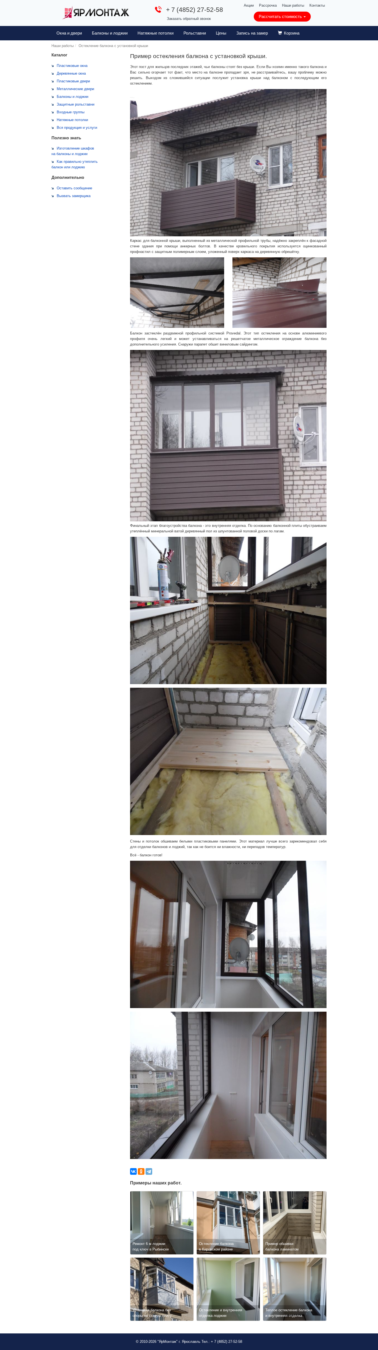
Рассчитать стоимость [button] (281, 16)
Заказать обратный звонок (189, 19)
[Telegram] (149, 1171)
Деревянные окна (71, 73)
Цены (221, 33)
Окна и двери (69, 33)
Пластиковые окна (72, 66)
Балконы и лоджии (110, 33)
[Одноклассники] (141, 1171)
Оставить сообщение (74, 188)
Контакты (317, 5)
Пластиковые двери (73, 81)
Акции (249, 5)
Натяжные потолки (156, 33)
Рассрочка (268, 5)
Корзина (291, 33)
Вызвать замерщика (73, 196)
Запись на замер (252, 33)
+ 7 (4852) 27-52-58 (194, 9)
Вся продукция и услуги (77, 127)
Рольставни (194, 33)
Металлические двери (75, 89)
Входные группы (70, 112)
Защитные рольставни (75, 104)
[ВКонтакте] (133, 1171)
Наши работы (293, 5)
